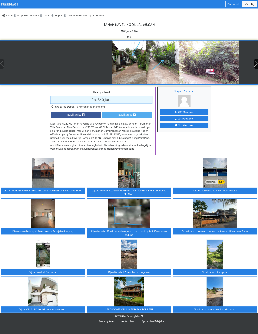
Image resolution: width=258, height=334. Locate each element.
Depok (71, 106)
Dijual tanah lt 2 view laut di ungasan (129, 272)
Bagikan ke (74, 114)
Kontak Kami (128, 321)
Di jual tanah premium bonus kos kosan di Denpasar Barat (215, 231)
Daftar (231, 4)
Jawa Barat (60, 106)
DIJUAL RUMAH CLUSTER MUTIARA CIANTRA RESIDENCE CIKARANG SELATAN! (129, 192)
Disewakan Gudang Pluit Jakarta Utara (215, 190)
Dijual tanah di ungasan (215, 272)
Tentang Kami (106, 321)
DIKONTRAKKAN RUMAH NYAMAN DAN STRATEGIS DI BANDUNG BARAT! (43, 190)
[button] (256, 64)
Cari (248, 4)
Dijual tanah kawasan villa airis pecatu (215, 309)
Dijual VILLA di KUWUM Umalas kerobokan (43, 309)
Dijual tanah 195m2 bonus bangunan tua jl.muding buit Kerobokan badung (129, 233)
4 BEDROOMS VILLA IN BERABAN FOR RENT (129, 309)
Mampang (99, 106)
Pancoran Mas (84, 106)
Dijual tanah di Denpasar (43, 272)
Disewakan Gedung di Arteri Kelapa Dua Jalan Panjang (42, 231)
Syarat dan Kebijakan (153, 321)
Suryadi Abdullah (184, 91)
